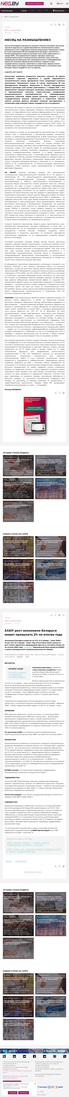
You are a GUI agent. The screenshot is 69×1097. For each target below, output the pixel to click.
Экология (7, 538)
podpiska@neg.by (23, 1076)
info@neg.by (14, 1076)
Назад (8, 27)
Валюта (24, 10)
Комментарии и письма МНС (12, 561)
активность (27, 845)
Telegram (20, 657)
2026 (28, 851)
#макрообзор (21, 861)
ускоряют (45, 843)
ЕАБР (9, 843)
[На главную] (10, 3)
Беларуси (39, 845)
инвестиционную (14, 845)
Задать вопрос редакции (10, 1078)
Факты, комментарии (13, 30)
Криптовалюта (59, 10)
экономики (30, 849)
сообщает (28, 647)
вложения (17, 843)
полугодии (21, 851)
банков (37, 843)
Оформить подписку (34, 3)
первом (12, 851)
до (56, 849)
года (33, 851)
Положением (16, 1087)
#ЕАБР (8, 861)
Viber (27, 657)
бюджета (26, 843)
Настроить (24, 1093)
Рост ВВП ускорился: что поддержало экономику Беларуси (17, 675)
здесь (16, 1069)
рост (22, 849)
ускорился (49, 849)
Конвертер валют (7, 10)
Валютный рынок (9, 584)
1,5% (59, 849)
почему (16, 849)
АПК (38, 561)
